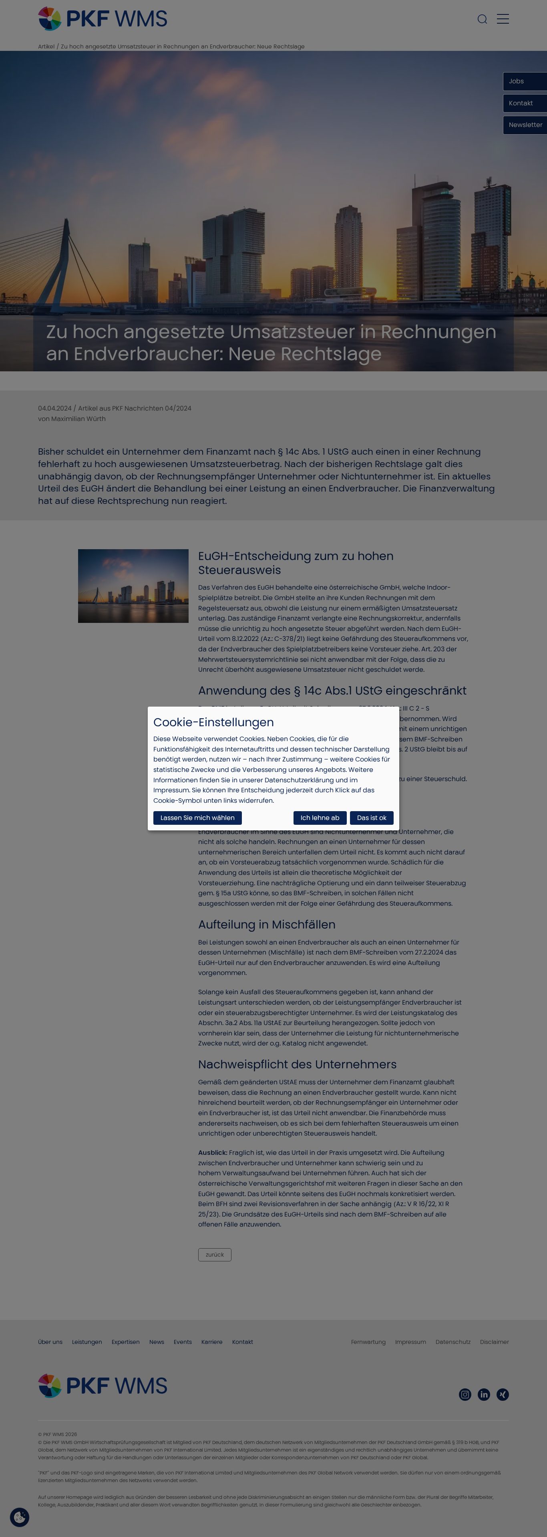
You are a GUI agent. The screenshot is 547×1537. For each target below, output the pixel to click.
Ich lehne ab (320, 817)
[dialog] (273, 769)
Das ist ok (371, 817)
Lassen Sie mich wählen (198, 817)
